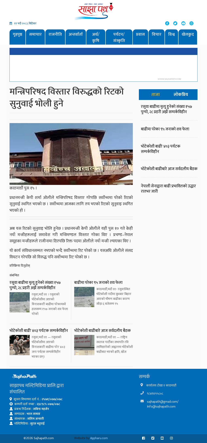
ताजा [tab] (155, 94)
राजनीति (55, 34)
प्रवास (140, 34)
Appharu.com (99, 438)
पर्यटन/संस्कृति (119, 37)
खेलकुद (188, 34)
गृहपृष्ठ (17, 34)
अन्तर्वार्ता (76, 34)
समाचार (35, 34)
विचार (156, 34)
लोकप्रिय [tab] (181, 94)
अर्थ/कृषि (95, 37)
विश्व (171, 34)
